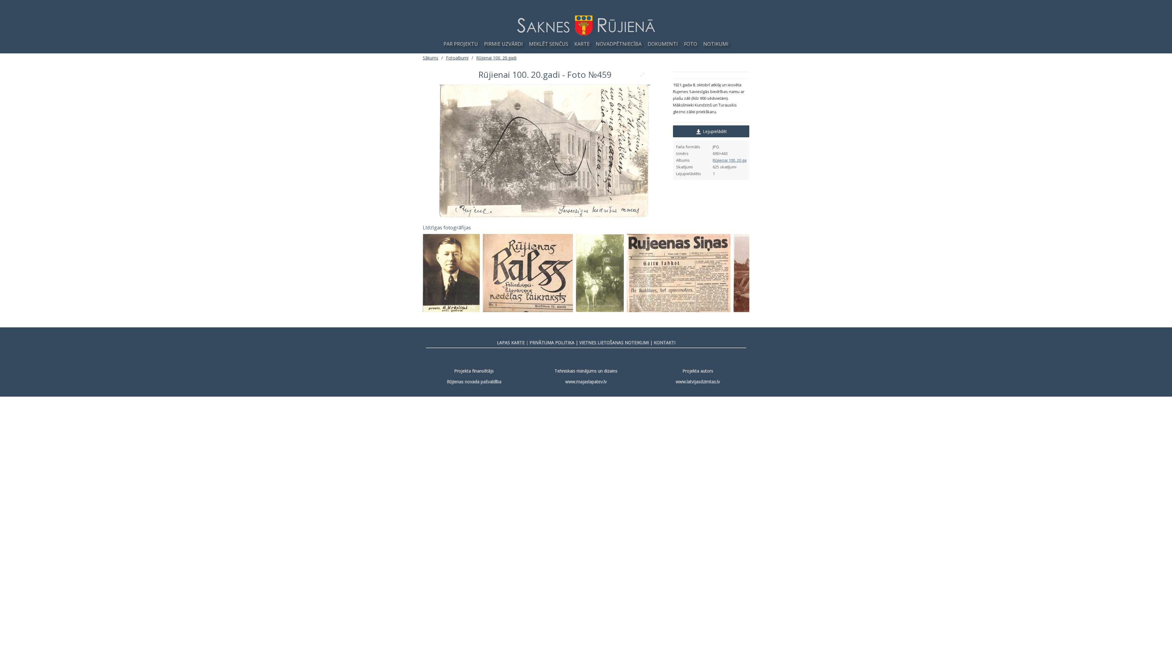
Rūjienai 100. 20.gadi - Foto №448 (618, 273)
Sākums (430, 58)
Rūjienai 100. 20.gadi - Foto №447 (540, 273)
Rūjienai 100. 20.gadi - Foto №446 (467, 273)
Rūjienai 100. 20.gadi (731, 160)
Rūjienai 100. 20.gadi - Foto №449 (732, 273)
